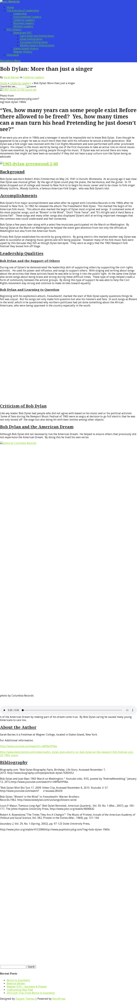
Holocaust (13, 54)
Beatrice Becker (16, 983)
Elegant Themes (25, 998)
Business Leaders (23, 23)
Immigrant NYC (22, 32)
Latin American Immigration (37, 35)
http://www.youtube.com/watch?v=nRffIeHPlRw (29, 746)
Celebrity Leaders (24, 20)
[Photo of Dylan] (29, 164)
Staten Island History (26, 48)
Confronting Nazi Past (20, 989)
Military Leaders (23, 26)
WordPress (58, 998)
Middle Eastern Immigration (37, 45)
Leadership (20, 13)
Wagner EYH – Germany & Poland (27, 986)
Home (10, 7)
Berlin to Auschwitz (18, 980)
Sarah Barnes (11, 77)
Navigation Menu (10, 60)
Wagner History (22, 51)
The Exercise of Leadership (23, 10)
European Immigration (34, 42)
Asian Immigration (31, 39)
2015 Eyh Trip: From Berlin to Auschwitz (31, 993)
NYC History (14, 29)
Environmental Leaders (27, 16)
